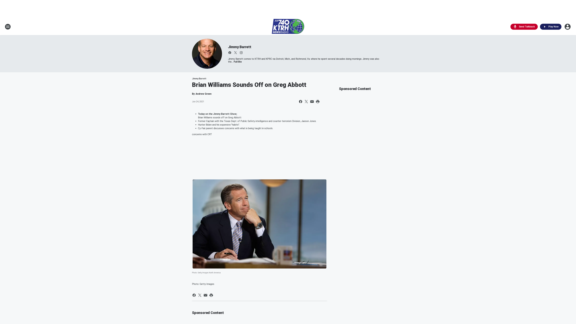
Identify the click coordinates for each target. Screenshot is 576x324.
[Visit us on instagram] (241, 52)
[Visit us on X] (235, 52)
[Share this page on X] (306, 101)
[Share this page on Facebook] (300, 101)
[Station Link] (288, 26)
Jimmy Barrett (239, 47)
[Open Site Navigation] (8, 27)
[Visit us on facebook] (230, 52)
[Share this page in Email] (312, 101)
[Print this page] (318, 101)
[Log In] (568, 27)
